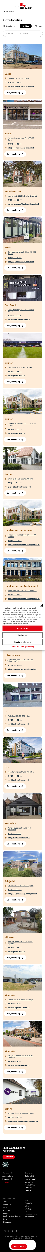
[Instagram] (4, 1231)
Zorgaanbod (7, 1179)
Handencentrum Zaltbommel (21, 586)
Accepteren (22, 628)
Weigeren (22, 635)
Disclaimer (28, 1238)
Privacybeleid (17, 1238)
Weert (8, 1108)
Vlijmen (9, 937)
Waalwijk (10, 994)
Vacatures (28, 1188)
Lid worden (29, 1182)
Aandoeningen (7, 1176)
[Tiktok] (16, 1231)
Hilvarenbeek (12, 654)
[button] (41, 605)
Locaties (5, 1182)
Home (6, 11)
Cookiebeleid (14, 647)
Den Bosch (10, 305)
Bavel (8, 73)
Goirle (8, 474)
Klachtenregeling (31, 1179)
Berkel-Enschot (13, 191)
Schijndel (10, 881)
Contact (28, 1191)
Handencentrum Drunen (18, 530)
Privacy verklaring (27, 647)
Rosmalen (10, 823)
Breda (8, 247)
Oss (7, 711)
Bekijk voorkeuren (22, 642)
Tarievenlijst (29, 1176)
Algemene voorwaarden (29, 1236)
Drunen (9, 362)
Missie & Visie (30, 1185)
